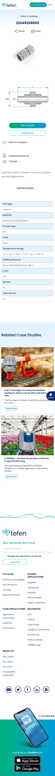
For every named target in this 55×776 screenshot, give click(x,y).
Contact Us (38, 4)
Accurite (7, 589)
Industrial (7, 623)
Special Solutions (11, 594)
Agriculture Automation (9, 616)
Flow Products (10, 584)
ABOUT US (8, 651)
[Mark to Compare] (4, 142)
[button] (24, 54)
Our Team (8, 661)
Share (22, 31)
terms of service (32, 556)
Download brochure (19, 156)
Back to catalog (29, 16)
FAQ (30, 614)
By (46, 716)
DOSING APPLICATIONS (36, 575)
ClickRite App (34, 644)
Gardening (33, 587)
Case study (33, 624)
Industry (32, 592)
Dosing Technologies (14, 579)
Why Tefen (8, 656)
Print (38, 31)
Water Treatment (36, 602)
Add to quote (27, 125)
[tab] (25, 188)
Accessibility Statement (9, 673)
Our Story (7, 666)
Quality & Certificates (39, 629)
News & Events (35, 639)
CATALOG (8, 574)
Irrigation (32, 582)
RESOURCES (34, 608)
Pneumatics (9, 628)
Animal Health (35, 597)
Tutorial (13, 161)
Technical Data (25, 188)
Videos (31, 619)
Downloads (33, 634)
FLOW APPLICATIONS (14, 608)
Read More (11, 408)
